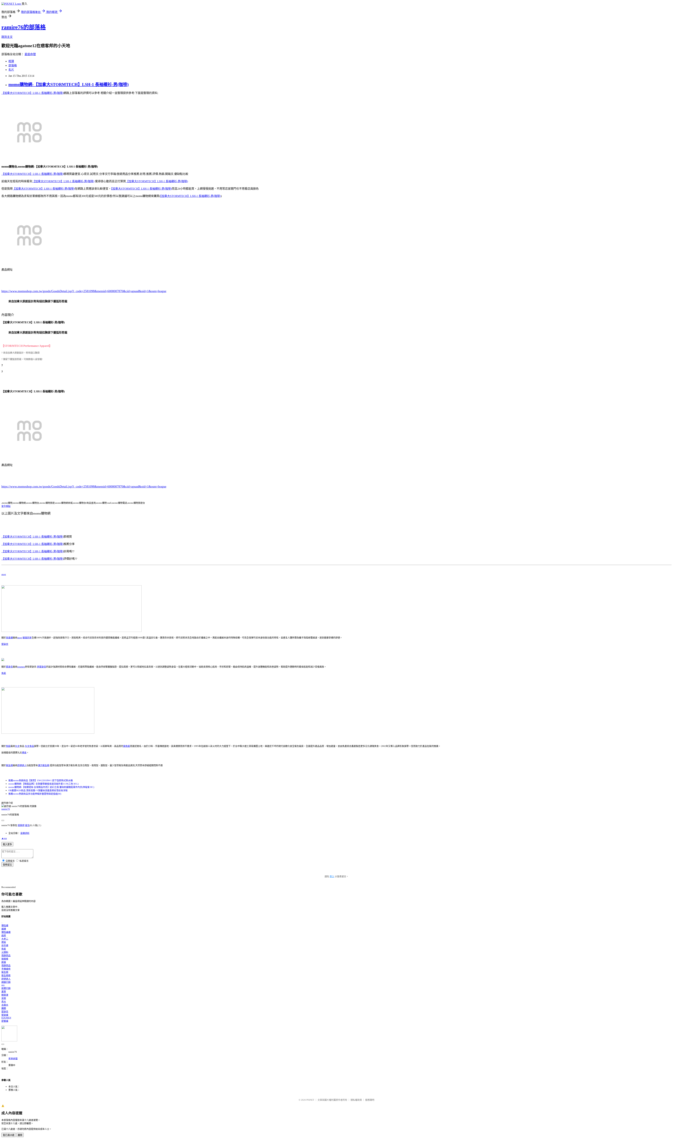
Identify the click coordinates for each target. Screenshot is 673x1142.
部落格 (12, 65)
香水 (3, 1001)
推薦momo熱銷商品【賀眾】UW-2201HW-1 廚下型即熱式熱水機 (40, 780)
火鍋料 (4, 952)
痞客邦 (21, 825)
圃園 (3, 1008)
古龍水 (4, 1005)
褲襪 (3, 929)
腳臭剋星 (27, 637)
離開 (20, 1135)
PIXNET (310, 1100)
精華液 (4, 995)
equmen (21, 666)
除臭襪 (9, 637)
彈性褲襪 (6, 932)
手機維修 (6, 968)
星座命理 (30, 54)
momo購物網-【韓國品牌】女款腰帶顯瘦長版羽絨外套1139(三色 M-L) (43, 783)
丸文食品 (29, 746)
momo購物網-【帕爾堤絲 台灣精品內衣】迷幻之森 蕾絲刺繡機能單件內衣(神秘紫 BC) (51, 787)
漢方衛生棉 (43, 765)
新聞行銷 (6, 988)
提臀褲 (4, 1021)
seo (3, 985)
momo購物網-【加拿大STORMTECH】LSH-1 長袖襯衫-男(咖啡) (68, 84)
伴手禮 (4, 945)
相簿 (11, 61)
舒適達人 (21, 765)
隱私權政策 (356, 1100)
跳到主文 (7, 36)
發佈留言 (7, 864)
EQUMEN (6, 1017)
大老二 (4, 939)
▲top (4, 838)
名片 (11, 69)
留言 (27, 825)
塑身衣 (4, 644)
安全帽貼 (6, 506)
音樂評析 (24, 833)
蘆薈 (3, 991)
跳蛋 (3, 962)
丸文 (17, 746)
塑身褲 (4, 1015)
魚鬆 (3, 673)
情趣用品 (6, 955)
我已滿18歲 (8, 1135)
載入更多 (7, 844)
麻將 (3, 935)
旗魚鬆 (126, 746)
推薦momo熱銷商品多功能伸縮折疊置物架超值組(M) (34, 793)
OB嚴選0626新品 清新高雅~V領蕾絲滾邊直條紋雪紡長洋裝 (38, 790)
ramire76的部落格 (23, 27)
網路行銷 (6, 982)
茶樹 (3, 998)
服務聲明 (369, 1100)
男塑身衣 (41, 666)
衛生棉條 (6, 975)
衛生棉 (9, 765)
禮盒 (24, 752)
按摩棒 (4, 958)
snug (3, 574)
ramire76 (5, 809)
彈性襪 (4, 925)
